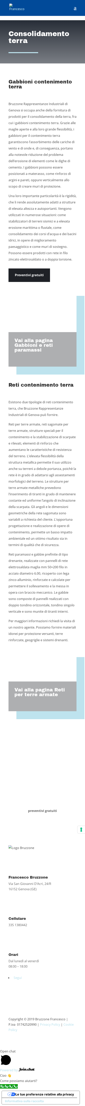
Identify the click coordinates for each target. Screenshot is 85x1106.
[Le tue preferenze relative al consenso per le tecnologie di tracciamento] (81, 829)
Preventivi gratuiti (29, 275)
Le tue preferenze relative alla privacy (44, 1094)
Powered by (9, 1070)
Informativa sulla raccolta (24, 1101)
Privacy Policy (50, 1024)
